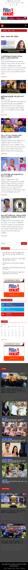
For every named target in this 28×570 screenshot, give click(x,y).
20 (12, 334)
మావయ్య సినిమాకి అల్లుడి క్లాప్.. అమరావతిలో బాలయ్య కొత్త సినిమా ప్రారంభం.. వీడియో (13, 420)
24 (1, 335)
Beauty (13, 2)
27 (12, 335)
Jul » (6, 339)
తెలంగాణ (3, 159)
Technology (22, 568)
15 (19, 332)
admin (2, 59)
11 (5, 332)
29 (19, 335)
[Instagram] (14, 4)
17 (1, 334)
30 (23, 335)
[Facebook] (10, 4)
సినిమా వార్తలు (3, 44)
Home (6, 2)
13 (12, 332)
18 (5, 334)
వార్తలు (2, 42)
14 (16, 332)
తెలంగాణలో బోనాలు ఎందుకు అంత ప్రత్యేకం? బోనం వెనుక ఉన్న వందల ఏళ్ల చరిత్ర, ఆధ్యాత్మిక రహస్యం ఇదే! (13, 254)
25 (5, 335)
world (9, 2)
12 (8, 332)
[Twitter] (12, 4)
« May (2, 339)
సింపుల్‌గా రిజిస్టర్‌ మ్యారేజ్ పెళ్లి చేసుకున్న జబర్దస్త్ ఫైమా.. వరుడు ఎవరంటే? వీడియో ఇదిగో (13, 441)
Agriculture (17, 2)
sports (14, 568)
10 (1, 332)
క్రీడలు (2, 120)
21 (16, 334)
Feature (17, 568)
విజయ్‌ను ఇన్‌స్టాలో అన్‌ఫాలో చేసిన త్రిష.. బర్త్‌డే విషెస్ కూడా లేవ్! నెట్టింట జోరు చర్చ (13, 461)
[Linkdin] (16, 4)
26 (8, 335)
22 (19, 334)
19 (8, 334)
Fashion (22, 2)
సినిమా (5, 42)
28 (16, 335)
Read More (4, 76)
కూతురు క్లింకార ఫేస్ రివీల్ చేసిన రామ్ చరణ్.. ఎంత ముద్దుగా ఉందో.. (14, 482)
